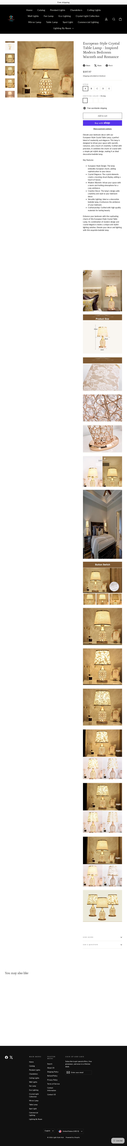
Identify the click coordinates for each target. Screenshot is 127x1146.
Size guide (88, 937)
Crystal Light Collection (87, 16)
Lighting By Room (62, 28)
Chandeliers (76, 10)
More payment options (102, 129)
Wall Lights (33, 16)
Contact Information (51, 1089)
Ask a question (90, 944)
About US (50, 1068)
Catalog (41, 10)
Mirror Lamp (34, 22)
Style (85, 84)
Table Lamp (52, 22)
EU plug (85, 100)
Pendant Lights (57, 10)
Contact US (51, 1094)
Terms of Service (53, 1084)
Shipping (86, 76)
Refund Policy (52, 1076)
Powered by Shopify (73, 1137)
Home (29, 10)
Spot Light (68, 22)
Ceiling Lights (94, 10)
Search (49, 1064)
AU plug (101, 100)
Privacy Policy (52, 1080)
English (47, 1131)
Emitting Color (94, 96)
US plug (90, 100)
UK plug (96, 100)
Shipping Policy (52, 1072)
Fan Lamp (49, 16)
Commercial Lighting (88, 22)
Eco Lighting (65, 16)
